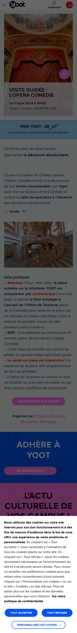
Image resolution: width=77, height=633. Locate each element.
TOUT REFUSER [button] (57, 613)
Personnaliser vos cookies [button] (37, 625)
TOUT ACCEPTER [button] (21, 613)
